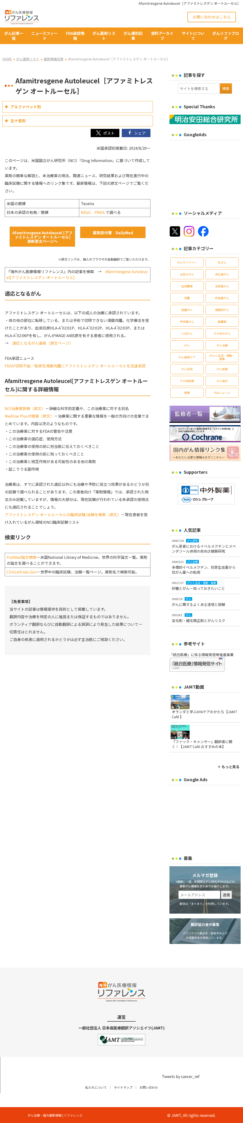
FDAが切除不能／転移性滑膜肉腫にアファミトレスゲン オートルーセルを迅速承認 (75, 366)
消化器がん (222, 274)
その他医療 (187, 381)
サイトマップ (123, 1087)
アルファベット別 (25, 106)
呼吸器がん (222, 298)
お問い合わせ (149, 1087)
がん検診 (222, 381)
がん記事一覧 (13, 35)
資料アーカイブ (162, 35)
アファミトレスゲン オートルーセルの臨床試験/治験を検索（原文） (63, 514)
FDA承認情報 (75, 35)
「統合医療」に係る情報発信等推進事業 (201, 654)
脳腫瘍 (222, 322)
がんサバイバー (187, 262)
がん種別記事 (133, 35)
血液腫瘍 (187, 286)
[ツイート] (105, 133)
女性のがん (187, 274)
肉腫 (187, 298)
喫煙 (187, 393)
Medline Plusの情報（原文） (29, 416)
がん (187, 345)
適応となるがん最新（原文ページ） (42, 343)
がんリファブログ (225, 35)
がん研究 (187, 369)
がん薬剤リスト (104, 35)
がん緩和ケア (187, 357)
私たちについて (96, 1087)
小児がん (187, 333)
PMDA (99, 212)
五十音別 (18, 120)
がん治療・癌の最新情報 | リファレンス (55, 1115)
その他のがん (222, 333)
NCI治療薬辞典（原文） (25, 408)
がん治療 (222, 345)
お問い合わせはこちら (212, 17)
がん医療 (222, 369)
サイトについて (193, 35)
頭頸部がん (222, 310)
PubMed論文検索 (22, 557)
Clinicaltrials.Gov (22, 572)
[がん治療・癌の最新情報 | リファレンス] (21, 16)
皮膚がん (187, 310)
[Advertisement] (206, 172)
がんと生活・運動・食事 (222, 357)
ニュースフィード (44, 35)
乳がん (222, 262)
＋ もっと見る (228, 766)
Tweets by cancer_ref (180, 1076)
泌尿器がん (222, 286)
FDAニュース (222, 393)
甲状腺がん (187, 322)
